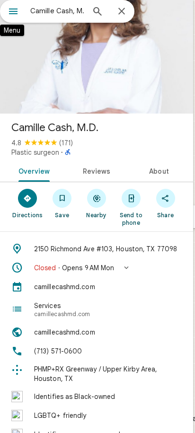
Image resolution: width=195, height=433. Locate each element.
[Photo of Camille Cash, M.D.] (96, 57)
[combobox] (57, 11)
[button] (96, 267)
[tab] (32, 170)
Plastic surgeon (35, 152)
